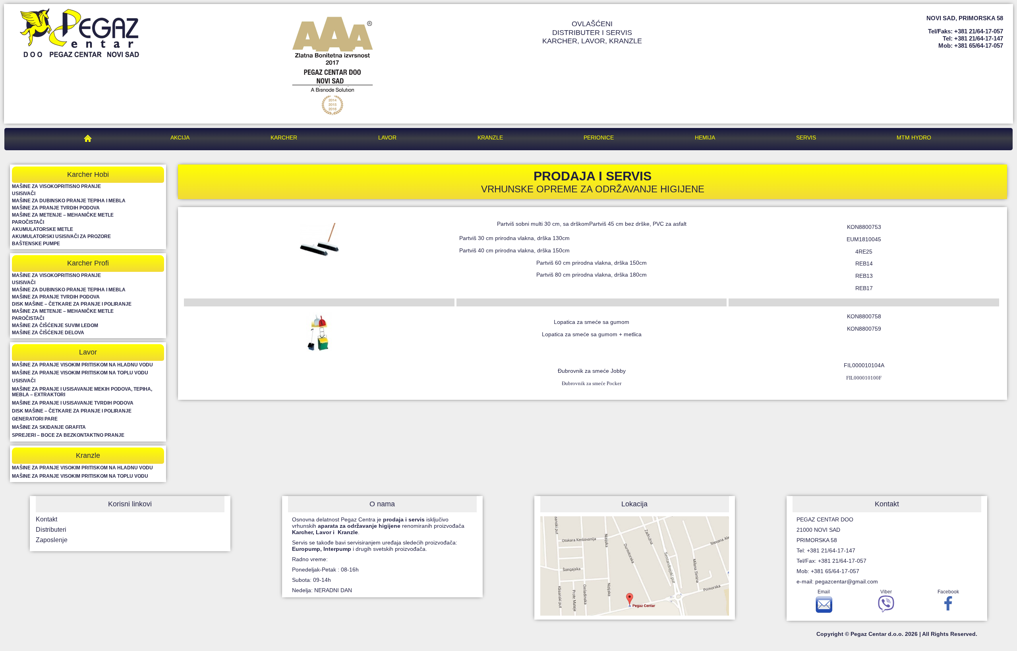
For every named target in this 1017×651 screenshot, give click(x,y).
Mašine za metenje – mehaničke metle (63, 215)
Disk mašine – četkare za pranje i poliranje (71, 304)
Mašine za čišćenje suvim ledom (55, 325)
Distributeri (51, 529)
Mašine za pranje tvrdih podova (56, 208)
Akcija (179, 137)
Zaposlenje (52, 540)
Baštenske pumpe (36, 243)
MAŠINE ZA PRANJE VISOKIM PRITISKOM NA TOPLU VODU (80, 373)
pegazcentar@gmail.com (846, 581)
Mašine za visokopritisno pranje (56, 186)
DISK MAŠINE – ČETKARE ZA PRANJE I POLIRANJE (71, 411)
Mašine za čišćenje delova (48, 332)
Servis (806, 137)
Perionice (599, 137)
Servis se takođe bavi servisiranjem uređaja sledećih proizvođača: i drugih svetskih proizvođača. (375, 545)
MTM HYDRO (914, 137)
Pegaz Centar (90, 137)
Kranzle (490, 137)
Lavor (387, 137)
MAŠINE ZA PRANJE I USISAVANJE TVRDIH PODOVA (72, 403)
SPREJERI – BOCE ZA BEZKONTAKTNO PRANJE (68, 435)
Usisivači (23, 193)
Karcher (284, 137)
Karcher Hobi (88, 174)
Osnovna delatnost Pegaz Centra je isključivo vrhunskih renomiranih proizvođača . (378, 525)
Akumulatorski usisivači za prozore (61, 236)
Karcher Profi (88, 263)
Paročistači (28, 222)
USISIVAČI (23, 381)
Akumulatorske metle (42, 229)
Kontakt (46, 519)
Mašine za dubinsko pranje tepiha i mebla (69, 200)
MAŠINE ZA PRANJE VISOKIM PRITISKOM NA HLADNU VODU (82, 365)
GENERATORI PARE (35, 419)
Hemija (705, 137)
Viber (886, 592)
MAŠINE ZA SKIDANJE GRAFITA (49, 427)
